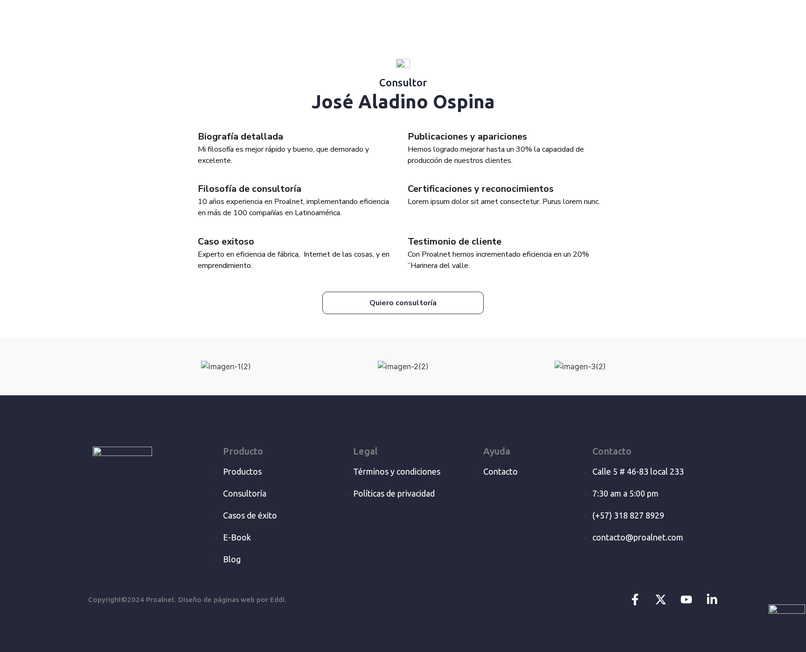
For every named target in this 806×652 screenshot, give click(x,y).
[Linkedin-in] (712, 599)
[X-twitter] (661, 599)
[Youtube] (686, 599)
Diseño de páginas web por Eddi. (232, 599)
